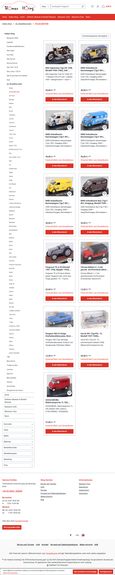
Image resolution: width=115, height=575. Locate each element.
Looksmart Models (14, 207)
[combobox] (65, 6)
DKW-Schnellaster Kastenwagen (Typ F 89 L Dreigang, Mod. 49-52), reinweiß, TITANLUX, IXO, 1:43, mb (59, 135)
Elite (10, 153)
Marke (6, 436)
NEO (10, 234)
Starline (11, 303)
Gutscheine (11, 386)
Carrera (11, 119)
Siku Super (10, 50)
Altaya (11, 88)
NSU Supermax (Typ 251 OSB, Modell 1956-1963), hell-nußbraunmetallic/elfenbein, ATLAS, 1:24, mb (59, 69)
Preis (6, 465)
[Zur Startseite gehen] (19, 6)
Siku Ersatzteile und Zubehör (17, 76)
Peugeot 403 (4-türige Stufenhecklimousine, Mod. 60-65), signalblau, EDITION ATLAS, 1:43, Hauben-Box (58, 334)
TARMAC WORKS (14, 311)
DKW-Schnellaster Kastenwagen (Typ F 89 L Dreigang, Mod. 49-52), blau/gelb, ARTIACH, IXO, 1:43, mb (92, 69)
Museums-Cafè (10, 407)
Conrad (11, 130)
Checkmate (12, 126)
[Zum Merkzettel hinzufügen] (69, 61)
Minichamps (13, 226)
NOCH (11, 245)
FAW (10, 161)
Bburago (11, 99)
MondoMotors (13, 230)
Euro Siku (10, 55)
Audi (8, 80)
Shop (44, 6)
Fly (10, 165)
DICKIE (11, 142)
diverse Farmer (12, 63)
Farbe (6, 430)
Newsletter (83, 487)
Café (42, 487)
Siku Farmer (11, 59)
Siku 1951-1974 (12, 67)
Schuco (11, 291)
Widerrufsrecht (46, 497)
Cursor (11, 138)
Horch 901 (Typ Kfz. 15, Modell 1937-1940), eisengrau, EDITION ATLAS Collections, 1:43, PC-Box (93, 334)
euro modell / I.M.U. (15, 157)
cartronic (11, 122)
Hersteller (8, 424)
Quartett (10, 374)
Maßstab (7, 442)
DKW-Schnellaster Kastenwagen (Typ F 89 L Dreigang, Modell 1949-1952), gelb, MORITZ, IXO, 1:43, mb (59, 202)
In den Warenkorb (59, 99)
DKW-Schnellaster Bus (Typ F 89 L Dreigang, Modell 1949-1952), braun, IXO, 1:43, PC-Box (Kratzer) (94, 202)
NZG (10, 253)
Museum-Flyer (84, 484)
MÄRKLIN (12, 211)
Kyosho (11, 199)
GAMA (11, 172)
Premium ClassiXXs (15, 264)
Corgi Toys (12, 134)
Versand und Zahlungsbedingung (53, 493)
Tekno (11, 318)
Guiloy (11, 176)
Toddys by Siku (12, 365)
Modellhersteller (10, 447)
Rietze (11, 280)
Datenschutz (84, 490)
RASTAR (11, 268)
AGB (42, 500)
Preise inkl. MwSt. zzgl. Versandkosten (59, 93)
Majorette (12, 218)
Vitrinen (9, 382)
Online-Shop (9, 34)
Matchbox (12, 222)
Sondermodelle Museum (15, 46)
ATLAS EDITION (14, 92)
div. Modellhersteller (14, 84)
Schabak (11, 288)
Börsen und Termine (48, 484)
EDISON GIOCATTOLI (15, 149)
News (6, 416)
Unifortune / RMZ (14, 326)
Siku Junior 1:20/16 (13, 71)
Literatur (10, 369)
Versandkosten (52, 553)
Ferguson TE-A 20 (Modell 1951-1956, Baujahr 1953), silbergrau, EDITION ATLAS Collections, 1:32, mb (57, 268)
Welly (10, 341)
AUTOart (11, 96)
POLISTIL (12, 261)
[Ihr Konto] (98, 6)
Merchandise (11, 378)
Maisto (11, 215)
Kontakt (44, 490)
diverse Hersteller (14, 353)
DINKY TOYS (13, 145)
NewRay (11, 238)
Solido (11, 295)
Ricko (10, 276)
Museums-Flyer (10, 411)
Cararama (12, 115)
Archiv (6, 395)
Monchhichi (11, 361)
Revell (11, 272)
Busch (11, 111)
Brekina (11, 103)
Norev (10, 249)
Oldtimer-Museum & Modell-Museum (15, 400)
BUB (10, 107)
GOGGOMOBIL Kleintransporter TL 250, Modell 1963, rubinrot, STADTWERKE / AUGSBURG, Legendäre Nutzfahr (58, 401)
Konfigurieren (106, 572)
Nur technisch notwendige (85, 572)
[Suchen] (82, 6)
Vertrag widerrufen (12, 527)
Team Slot (12, 314)
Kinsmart (12, 195)
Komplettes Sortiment (15, 390)
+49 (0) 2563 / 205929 (12, 491)
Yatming (11, 349)
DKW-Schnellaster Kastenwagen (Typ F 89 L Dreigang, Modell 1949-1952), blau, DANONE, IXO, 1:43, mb (94, 135)
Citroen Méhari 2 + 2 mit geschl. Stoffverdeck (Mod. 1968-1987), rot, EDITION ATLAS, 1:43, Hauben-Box (94, 268)
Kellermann (12, 192)
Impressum (83, 493)
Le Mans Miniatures (15, 203)
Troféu (11, 322)
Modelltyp (8, 459)
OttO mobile (12, 257)
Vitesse (11, 334)
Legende (10, 42)
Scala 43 (11, 284)
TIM (8, 357)
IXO (10, 188)
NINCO (11, 241)
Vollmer (11, 337)
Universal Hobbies (14, 330)
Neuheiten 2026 (12, 38)
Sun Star (11, 307)
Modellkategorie (10, 453)
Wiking (11, 345)
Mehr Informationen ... (11, 573)
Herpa (10, 180)
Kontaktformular (21, 521)
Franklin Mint (13, 168)
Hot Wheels (12, 184)
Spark (10, 299)
